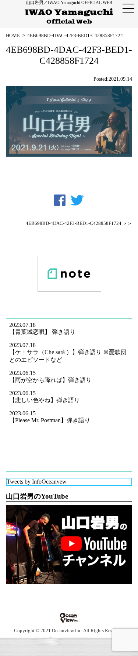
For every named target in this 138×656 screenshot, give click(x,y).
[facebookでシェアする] (60, 200)
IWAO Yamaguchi (69, 16)
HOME (13, 35)
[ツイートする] (77, 200)
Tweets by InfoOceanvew (37, 481)
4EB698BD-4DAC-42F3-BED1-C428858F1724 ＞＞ (79, 223)
